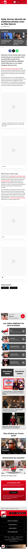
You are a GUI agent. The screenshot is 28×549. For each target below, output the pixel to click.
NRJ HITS (11, 316)
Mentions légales (19, 536)
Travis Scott (5, 450)
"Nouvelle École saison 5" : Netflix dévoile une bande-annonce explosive (12, 410)
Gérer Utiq (20, 539)
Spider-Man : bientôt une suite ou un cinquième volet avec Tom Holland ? (11, 427)
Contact (12, 536)
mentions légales (14, 497)
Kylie (15, 128)
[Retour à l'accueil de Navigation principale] (5, 2)
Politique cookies (15, 538)
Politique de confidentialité (10, 539)
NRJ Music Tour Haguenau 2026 (8, 475)
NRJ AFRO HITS (14, 362)
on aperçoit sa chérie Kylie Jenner (17, 197)
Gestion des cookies (13, 541)
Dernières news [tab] (7, 372)
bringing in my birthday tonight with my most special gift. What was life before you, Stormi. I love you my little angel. (13, 124)
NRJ (11, 330)
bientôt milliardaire (5, 180)
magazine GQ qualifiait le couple (17, 176)
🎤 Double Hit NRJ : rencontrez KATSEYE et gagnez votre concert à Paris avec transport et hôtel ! (13, 393)
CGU (9, 538)
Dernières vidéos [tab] (19, 372)
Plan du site (6, 536)
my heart (4, 166)
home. (3, 236)
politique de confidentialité (7, 498)
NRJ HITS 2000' (14, 354)
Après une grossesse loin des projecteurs (10, 68)
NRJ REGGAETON (14, 346)
